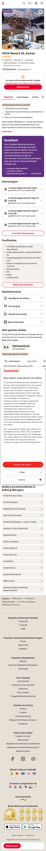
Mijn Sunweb (23, 740)
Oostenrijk (23, 621)
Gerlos (23, 641)
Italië (23, 629)
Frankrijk (23, 625)
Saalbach (23, 649)
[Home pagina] (2, 3)
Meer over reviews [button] (10, 340)
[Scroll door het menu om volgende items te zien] (42, 97)
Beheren (22, 480)
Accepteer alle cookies (22, 465)
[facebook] (12, 760)
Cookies (23, 712)
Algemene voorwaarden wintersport (23, 747)
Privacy (23, 709)
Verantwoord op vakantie (23, 685)
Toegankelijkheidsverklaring (23, 696)
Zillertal (23, 661)
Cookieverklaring (23, 716)
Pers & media (23, 692)
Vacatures (23, 688)
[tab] (8, 97)
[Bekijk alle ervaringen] (16, 69)
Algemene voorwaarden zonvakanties (23, 743)
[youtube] (33, 760)
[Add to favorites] (40, 12)
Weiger (22, 472)
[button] (23, 18)
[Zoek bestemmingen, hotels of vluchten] (24, 3)
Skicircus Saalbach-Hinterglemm (23, 665)
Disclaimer (23, 724)
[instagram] (23, 760)
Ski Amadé (23, 669)
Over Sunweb (23, 681)
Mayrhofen (23, 645)
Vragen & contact (23, 736)
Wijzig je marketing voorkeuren (23, 720)
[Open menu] (41, 3)
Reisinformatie (23, 751)
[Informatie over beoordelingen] (30, 69)
